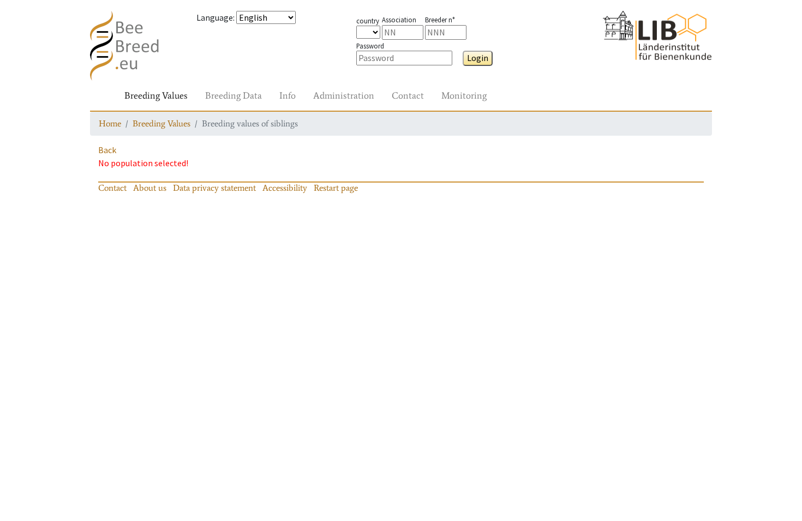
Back (107, 149)
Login (477, 57)
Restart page (336, 188)
